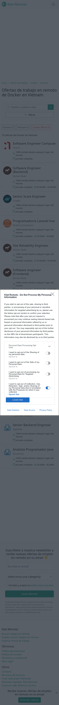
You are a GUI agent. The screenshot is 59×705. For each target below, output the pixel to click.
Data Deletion (13, 410)
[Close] (53, 295)
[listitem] (29, 346)
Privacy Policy (46, 410)
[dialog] (29, 352)
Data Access (29, 410)
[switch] (48, 353)
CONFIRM (17, 400)
